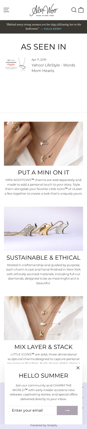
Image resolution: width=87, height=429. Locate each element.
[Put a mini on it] (43, 144)
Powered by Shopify (43, 425)
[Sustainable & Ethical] (43, 229)
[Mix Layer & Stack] (43, 318)
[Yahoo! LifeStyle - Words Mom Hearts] (16, 64)
